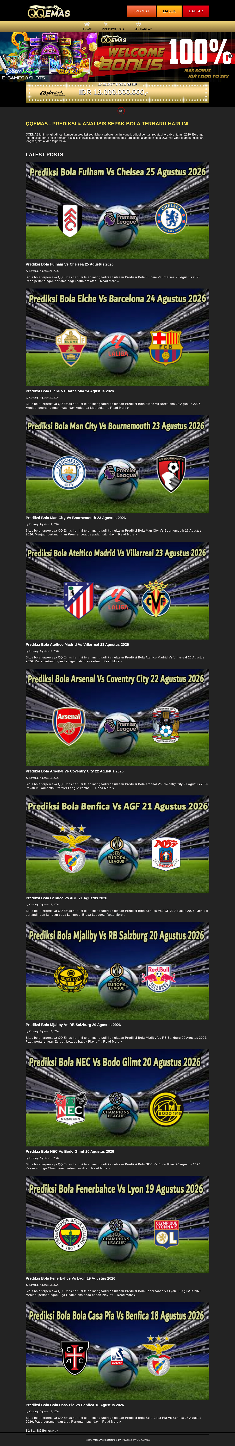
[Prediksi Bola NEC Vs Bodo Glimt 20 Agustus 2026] (117, 1097)
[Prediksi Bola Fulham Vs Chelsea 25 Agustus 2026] (117, 210)
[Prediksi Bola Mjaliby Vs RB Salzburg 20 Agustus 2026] (117, 971)
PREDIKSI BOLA (113, 29)
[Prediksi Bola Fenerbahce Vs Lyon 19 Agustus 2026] (117, 1224)
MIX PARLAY (143, 29)
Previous (4, 56)
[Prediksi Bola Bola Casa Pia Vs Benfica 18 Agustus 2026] (117, 1351)
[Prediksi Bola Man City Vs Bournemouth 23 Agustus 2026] (117, 464)
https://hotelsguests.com (107, 1439)
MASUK (169, 11)
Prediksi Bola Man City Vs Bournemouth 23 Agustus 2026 (76, 518)
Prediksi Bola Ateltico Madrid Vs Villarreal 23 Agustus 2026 (77, 644)
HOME (87, 29)
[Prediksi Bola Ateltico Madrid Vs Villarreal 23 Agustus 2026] (117, 590)
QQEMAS (32, 134)
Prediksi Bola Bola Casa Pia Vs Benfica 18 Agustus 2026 (75, 1405)
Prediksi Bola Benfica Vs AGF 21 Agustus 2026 (66, 898)
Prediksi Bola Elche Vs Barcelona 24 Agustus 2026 (70, 391)
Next (230, 56)
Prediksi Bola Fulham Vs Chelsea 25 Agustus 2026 (69, 264)
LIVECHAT (141, 11)
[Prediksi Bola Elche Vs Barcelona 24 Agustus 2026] (117, 337)
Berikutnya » (50, 1430)
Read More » (109, 281)
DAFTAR (196, 11)
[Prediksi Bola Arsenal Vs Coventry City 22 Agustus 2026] (117, 717)
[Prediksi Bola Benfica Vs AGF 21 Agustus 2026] (117, 844)
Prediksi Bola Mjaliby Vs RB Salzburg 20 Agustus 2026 (73, 1025)
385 (39, 1430)
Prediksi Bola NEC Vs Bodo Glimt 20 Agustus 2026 (70, 1151)
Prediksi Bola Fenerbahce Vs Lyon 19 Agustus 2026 (70, 1278)
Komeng (33, 271)
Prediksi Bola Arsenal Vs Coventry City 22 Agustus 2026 (75, 771)
